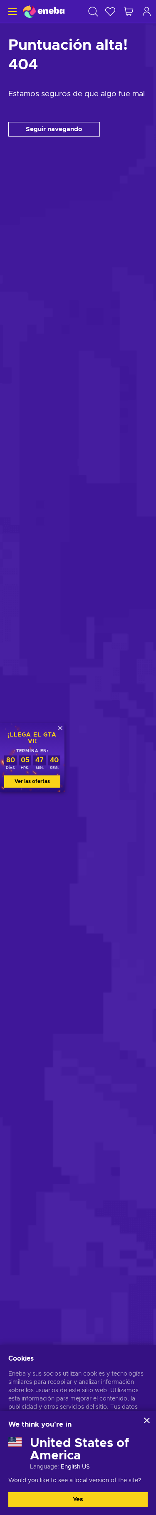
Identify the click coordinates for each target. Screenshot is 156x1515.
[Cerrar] (147, 1420)
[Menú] (11, 11)
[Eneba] (43, 11)
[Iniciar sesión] (147, 11)
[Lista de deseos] (110, 11)
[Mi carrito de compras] (128, 11)
